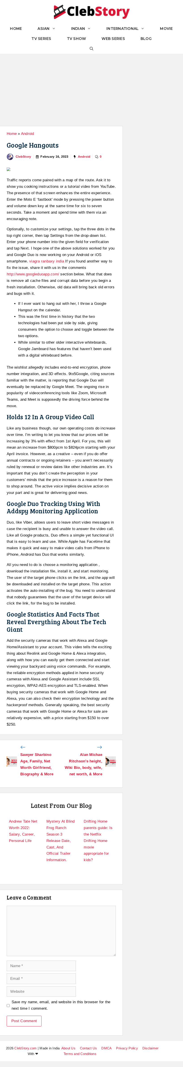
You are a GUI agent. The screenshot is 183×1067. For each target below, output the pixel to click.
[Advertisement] (91, 87)
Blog (146, 39)
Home (16, 29)
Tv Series (41, 39)
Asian (43, 29)
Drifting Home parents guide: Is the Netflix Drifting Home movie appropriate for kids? (98, 840)
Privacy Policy (127, 1048)
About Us (68, 1048)
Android (27, 134)
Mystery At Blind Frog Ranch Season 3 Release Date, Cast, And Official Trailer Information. (60, 840)
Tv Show (76, 39)
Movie (166, 29)
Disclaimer (150, 1048)
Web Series (113, 39)
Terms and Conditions (80, 1054)
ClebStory (23, 156)
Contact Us (88, 1048)
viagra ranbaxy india (46, 261)
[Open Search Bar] (91, 49)
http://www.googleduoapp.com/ (33, 274)
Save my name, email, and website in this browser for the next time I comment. (61, 1005)
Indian (78, 29)
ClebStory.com (25, 1048)
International (122, 29)
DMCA (106, 1048)
